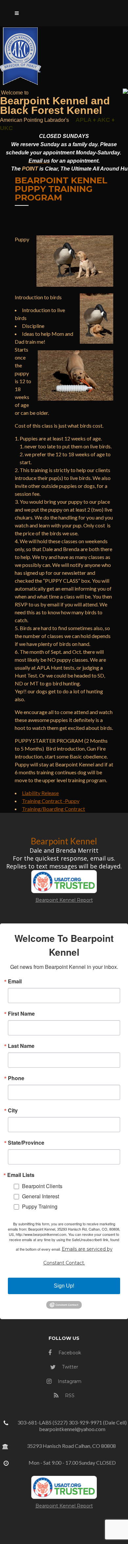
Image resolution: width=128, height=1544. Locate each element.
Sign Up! (64, 1286)
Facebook (69, 1353)
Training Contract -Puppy (50, 801)
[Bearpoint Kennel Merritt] (0, 92)
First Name (21, 1013)
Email (15, 981)
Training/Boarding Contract (53, 809)
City (13, 1110)
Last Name (21, 1046)
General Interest (40, 1196)
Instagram (68, 1381)
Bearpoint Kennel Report (64, 900)
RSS (69, 1395)
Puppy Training (39, 1206)
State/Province (26, 1142)
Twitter (69, 1367)
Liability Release (40, 793)
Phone (16, 1078)
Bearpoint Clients (42, 1186)
